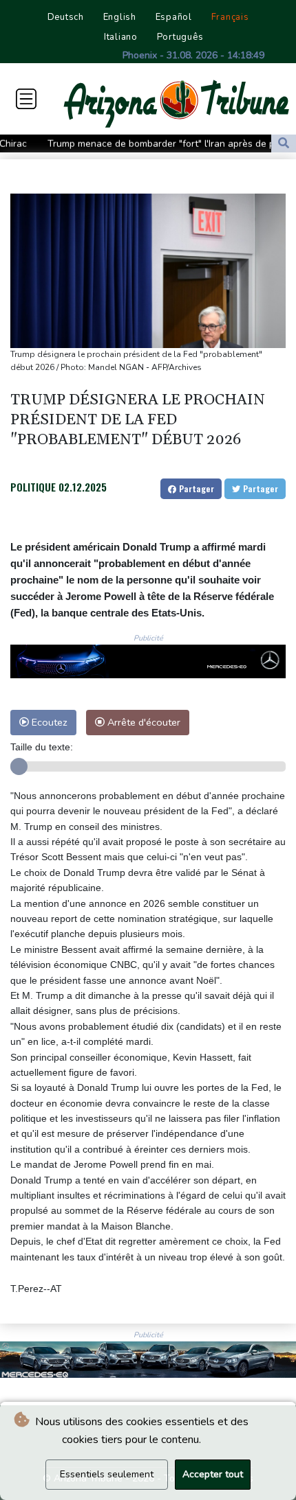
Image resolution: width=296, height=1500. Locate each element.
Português (180, 37)
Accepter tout (212, 1474)
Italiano (121, 37)
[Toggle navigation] (26, 99)
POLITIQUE (33, 486)
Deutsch (65, 17)
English (119, 17)
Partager (195, 488)
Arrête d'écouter (142, 722)
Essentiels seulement (107, 1474)
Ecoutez (48, 722)
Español (174, 17)
